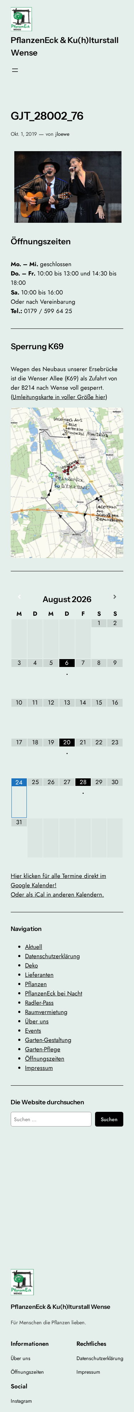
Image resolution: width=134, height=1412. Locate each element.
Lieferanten (39, 974)
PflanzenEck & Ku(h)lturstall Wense (60, 1306)
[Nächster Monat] (115, 597)
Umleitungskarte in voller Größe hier (59, 397)
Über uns (37, 1021)
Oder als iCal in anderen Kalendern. (57, 894)
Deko (31, 965)
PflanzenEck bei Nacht (53, 993)
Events (33, 1030)
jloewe (62, 134)
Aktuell (33, 946)
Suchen (109, 1119)
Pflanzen (36, 984)
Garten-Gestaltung (48, 1040)
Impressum (39, 1067)
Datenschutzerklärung (52, 956)
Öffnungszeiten (44, 1058)
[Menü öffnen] (15, 70)
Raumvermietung (46, 1012)
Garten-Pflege (42, 1049)
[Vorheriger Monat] (19, 597)
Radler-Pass (39, 1002)
